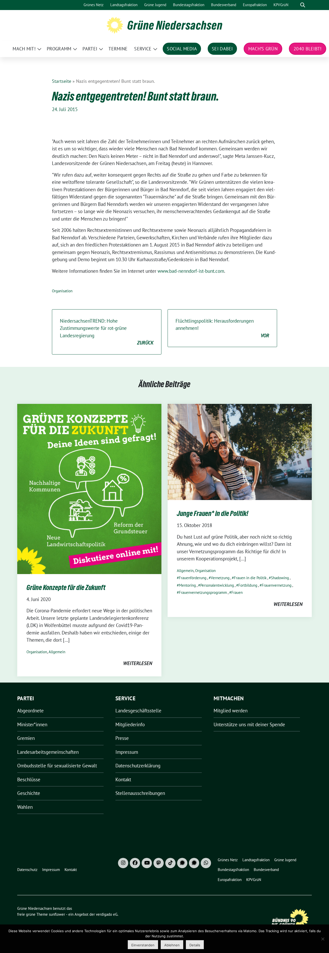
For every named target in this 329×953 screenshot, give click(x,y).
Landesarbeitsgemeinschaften (48, 752)
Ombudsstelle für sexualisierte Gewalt (57, 766)
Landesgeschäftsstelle (138, 710)
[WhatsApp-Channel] (206, 863)
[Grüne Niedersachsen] (114, 25)
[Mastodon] (158, 863)
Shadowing (280, 577)
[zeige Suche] (303, 5)
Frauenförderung (192, 577)
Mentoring (187, 585)
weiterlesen (137, 663)
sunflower (57, 914)
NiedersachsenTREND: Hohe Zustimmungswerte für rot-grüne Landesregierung (106, 332)
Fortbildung (247, 585)
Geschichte (28, 793)
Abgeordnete (30, 710)
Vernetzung (220, 577)
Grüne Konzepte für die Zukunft (65, 587)
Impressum (126, 752)
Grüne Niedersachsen (175, 25)
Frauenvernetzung (276, 585)
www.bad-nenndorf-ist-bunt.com (190, 271)
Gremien (26, 738)
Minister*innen (32, 724)
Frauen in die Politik (250, 577)
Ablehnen (172, 945)
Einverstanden (142, 945)
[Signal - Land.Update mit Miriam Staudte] (194, 863)
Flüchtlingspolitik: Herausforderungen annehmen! (222, 328)
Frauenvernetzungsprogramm (203, 592)
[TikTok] (170, 863)
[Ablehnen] (322, 938)
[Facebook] (135, 863)
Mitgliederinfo (130, 724)
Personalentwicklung (217, 585)
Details (194, 945)
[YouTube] (147, 863)
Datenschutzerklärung (137, 766)
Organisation (62, 290)
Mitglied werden (231, 710)
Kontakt (123, 779)
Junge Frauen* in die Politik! (212, 513)
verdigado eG (106, 914)
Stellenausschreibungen (140, 793)
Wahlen (25, 807)
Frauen (237, 592)
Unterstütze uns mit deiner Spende (249, 724)
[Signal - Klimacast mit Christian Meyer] (182, 863)
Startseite (61, 81)
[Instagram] (123, 863)
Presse (122, 738)
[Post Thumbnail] (89, 488)
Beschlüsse (28, 779)
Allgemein (57, 651)
